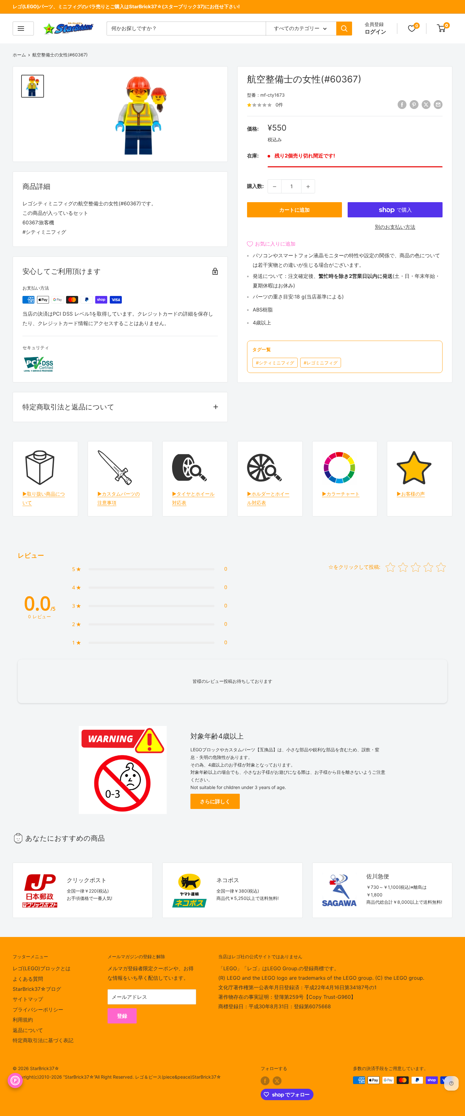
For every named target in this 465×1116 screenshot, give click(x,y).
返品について (28, 1030)
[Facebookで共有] (402, 104)
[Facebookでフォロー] (265, 1080)
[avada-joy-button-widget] (15, 1080)
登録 (122, 1016)
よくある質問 (28, 979)
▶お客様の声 (411, 494)
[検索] (344, 28)
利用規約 (23, 1020)
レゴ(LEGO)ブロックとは (42, 968)
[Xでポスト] (426, 104)
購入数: (255, 186)
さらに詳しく (215, 801)
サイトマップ (28, 999)
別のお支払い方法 (395, 227)
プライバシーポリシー (38, 1009)
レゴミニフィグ (321, 363)
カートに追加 (294, 210)
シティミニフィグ (275, 363)
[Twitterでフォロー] (277, 1080)
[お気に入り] (411, 28)
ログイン (375, 32)
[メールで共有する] (438, 104)
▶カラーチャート (341, 494)
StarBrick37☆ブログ (37, 989)
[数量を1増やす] (308, 186)
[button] (149, 569)
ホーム (19, 54)
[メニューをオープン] (23, 28)
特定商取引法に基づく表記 (43, 1040)
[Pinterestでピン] (414, 104)
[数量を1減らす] (274, 186)
